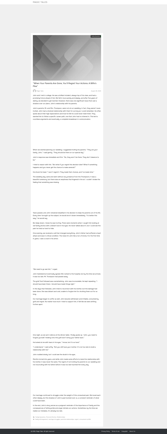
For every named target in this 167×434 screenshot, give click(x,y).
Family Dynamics (95, 36)
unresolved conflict (85, 419)
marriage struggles (54, 419)
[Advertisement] (83, 19)
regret (77, 419)
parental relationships (67, 419)
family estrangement (41, 419)
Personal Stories (51, 417)
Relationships (61, 417)
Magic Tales (40, 2)
